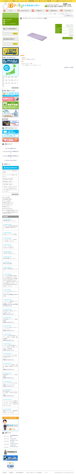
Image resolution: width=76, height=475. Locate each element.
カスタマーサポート (8, 208)
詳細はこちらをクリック (8, 313)
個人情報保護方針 (20, 472)
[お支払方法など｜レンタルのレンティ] (15, 194)
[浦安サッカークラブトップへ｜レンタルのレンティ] (10, 454)
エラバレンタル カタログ (11, 160)
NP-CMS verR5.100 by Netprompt (10, 468)
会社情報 (4, 472)
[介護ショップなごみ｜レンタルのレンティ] (10, 100)
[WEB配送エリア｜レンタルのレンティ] (10, 54)
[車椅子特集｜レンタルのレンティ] (10, 108)
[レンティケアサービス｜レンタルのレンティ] (10, 95)
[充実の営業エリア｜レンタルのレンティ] (10, 75)
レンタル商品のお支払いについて (11, 210)
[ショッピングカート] (24, 10)
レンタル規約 (7, 197)
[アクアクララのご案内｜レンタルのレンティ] (10, 116)
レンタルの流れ (7, 200)
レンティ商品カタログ (11, 148)
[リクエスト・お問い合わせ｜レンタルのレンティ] (10, 136)
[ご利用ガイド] (38, 10)
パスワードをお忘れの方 (10, 23)
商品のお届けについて (9, 202)
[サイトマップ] (66, 10)
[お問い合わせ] (52, 10)
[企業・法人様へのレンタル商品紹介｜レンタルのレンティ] (10, 62)
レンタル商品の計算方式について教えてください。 (11, 212)
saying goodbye (13, 438)
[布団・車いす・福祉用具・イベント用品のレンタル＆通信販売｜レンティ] (10, 463)
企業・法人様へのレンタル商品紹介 (34, 472)
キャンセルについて (8, 204)
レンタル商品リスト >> (69, 15)
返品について (7, 206)
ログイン (7, 21)
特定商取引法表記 (8, 199)
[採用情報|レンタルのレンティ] (10, 125)
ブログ (46, 472)
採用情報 (11, 472)
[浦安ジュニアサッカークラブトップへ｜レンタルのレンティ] (10, 460)
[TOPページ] (9, 10)
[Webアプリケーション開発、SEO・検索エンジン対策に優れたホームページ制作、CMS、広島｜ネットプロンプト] (10, 466)
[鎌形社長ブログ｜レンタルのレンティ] (10, 429)
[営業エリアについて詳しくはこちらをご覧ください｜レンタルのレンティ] (15, 87)
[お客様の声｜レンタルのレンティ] (10, 141)
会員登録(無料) (8, 19)
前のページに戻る (69, 67)
